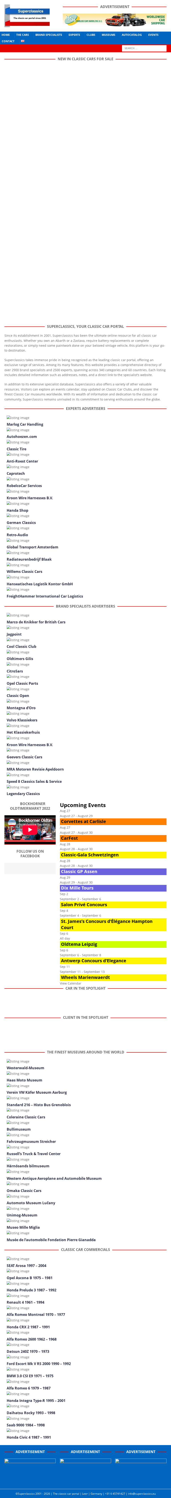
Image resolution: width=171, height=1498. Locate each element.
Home (6, 35)
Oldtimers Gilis (20, 658)
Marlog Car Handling (25, 424)
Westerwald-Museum (25, 1067)
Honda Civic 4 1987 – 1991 (29, 1437)
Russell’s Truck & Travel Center (34, 1153)
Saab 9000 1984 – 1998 (26, 1425)
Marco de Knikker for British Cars (36, 622)
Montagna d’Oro (21, 707)
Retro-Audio (17, 534)
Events (153, 35)
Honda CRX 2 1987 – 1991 (28, 1327)
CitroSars (15, 671)
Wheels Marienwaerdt (85, 977)
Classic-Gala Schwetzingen (90, 855)
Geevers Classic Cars (24, 757)
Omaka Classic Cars (24, 1190)
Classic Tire (16, 449)
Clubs (91, 35)
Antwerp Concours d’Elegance (93, 961)
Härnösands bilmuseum (28, 1166)
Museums (108, 35)
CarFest (69, 838)
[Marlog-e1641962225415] (115, 24)
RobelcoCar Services (24, 485)
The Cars (22, 35)
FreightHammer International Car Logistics (45, 596)
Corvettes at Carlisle (83, 821)
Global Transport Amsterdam (32, 547)
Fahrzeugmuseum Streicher (31, 1141)
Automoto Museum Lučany (31, 1202)
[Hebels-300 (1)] (85, 1482)
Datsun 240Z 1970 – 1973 (28, 1351)
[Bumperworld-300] (30, 1482)
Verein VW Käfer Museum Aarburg (37, 1092)
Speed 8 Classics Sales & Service (34, 781)
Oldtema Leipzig (79, 944)
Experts (74, 35)
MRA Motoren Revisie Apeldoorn (35, 769)
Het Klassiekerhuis (23, 732)
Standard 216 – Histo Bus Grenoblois (39, 1104)
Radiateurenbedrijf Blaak (29, 559)
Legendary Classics (23, 793)
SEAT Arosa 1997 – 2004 (26, 1265)
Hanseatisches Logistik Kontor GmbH (40, 584)
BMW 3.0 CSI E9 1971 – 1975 (30, 1375)
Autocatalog (132, 35)
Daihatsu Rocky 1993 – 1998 (31, 1412)
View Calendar (70, 983)
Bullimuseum (19, 1129)
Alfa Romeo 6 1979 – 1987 (29, 1388)
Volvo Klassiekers (22, 720)
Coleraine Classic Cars (26, 1117)
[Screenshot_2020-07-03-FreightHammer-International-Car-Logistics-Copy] (140, 1482)
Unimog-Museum (22, 1215)
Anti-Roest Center (22, 461)
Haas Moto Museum (24, 1080)
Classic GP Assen (79, 871)
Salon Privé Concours (84, 905)
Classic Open (18, 695)
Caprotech (16, 473)
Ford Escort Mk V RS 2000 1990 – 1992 (39, 1363)
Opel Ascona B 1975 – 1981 (30, 1277)
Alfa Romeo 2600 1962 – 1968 (32, 1339)
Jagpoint (14, 634)
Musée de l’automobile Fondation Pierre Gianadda (51, 1239)
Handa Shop (17, 510)
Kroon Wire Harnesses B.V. (30, 497)
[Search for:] (144, 48)
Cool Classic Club (21, 646)
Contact (8, 41)
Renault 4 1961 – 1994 (25, 1302)
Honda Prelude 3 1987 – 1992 (31, 1290)
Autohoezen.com (22, 436)
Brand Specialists (48, 35)
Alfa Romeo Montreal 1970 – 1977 (36, 1314)
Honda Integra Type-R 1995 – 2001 (36, 1400)
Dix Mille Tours (77, 888)
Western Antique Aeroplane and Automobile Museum (54, 1178)
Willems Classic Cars (24, 571)
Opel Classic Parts (22, 683)
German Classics (21, 522)
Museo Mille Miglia (23, 1227)
